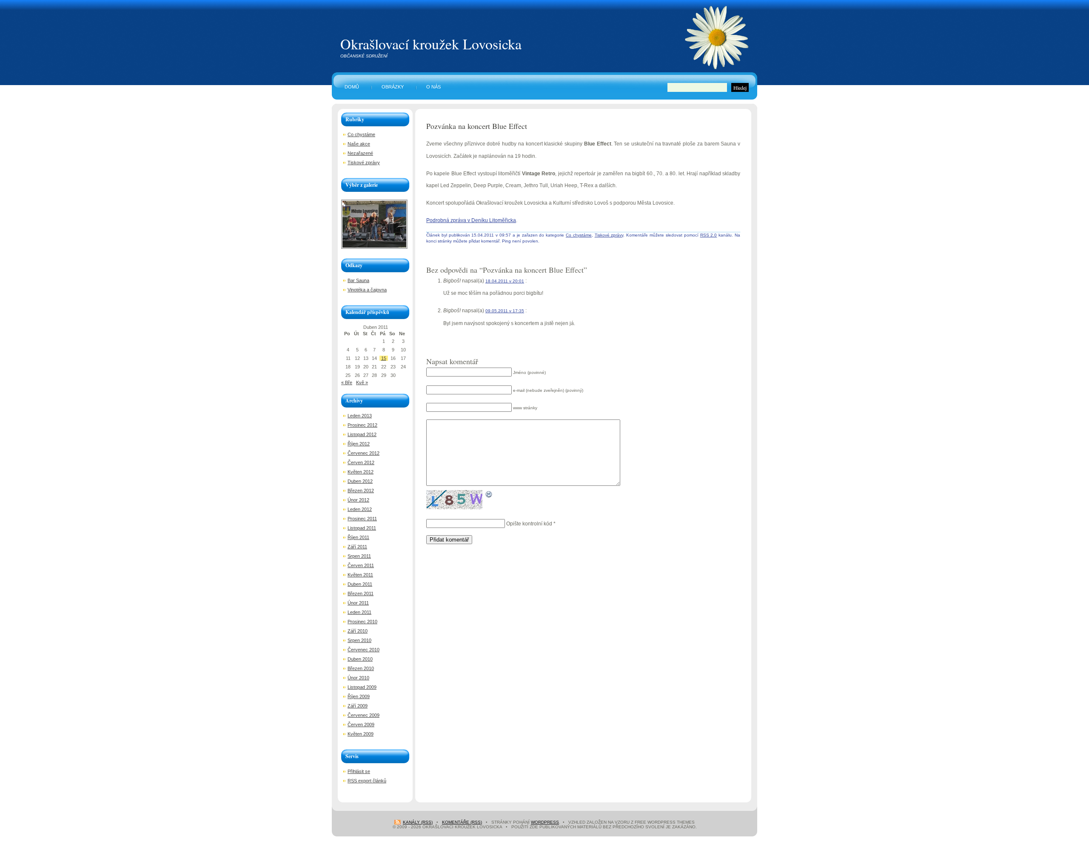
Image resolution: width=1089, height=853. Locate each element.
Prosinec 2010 (362, 621)
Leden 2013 (360, 415)
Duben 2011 (360, 584)
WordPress (545, 822)
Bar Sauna (358, 280)
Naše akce (359, 143)
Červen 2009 (361, 724)
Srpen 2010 (359, 640)
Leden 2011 (359, 612)
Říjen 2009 (359, 696)
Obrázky (393, 86)
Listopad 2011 (362, 528)
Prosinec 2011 (362, 518)
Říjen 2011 (358, 537)
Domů (352, 86)
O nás (433, 86)
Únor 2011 (358, 602)
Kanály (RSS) (418, 822)
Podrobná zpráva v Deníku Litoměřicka (471, 220)
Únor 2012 (358, 499)
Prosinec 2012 (362, 425)
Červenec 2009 (363, 715)
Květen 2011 (360, 574)
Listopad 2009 (362, 687)
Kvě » (362, 382)
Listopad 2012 (362, 434)
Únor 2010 (358, 677)
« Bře (346, 382)
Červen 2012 (361, 462)
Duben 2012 (360, 481)
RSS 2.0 (708, 235)
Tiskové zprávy (609, 235)
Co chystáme (579, 235)
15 (383, 358)
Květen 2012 (360, 471)
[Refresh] (489, 492)
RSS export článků (367, 780)
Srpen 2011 (359, 556)
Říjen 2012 (359, 443)
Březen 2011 (360, 593)
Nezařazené (360, 153)
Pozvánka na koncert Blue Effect (476, 126)
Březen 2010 (361, 668)
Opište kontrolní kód (529, 524)
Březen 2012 (361, 490)
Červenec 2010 (363, 649)
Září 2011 (357, 546)
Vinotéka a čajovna (367, 289)
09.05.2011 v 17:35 (504, 310)
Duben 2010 (360, 659)
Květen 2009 (360, 733)
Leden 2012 (360, 509)
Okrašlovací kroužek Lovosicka (431, 44)
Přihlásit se (359, 771)
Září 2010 (358, 630)
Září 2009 (358, 705)
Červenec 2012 (363, 453)
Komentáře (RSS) (462, 822)
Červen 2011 (361, 565)
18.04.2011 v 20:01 (504, 281)
